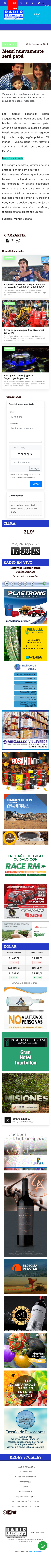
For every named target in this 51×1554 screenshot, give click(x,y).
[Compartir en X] (13, 241)
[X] (27, 3)
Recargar (35, 468)
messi (7, 33)
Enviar (36, 483)
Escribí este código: (19, 448)
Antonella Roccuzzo (16, 37)
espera (19, 33)
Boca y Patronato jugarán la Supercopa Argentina (20, 377)
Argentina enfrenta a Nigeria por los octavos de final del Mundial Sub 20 (24, 286)
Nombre (12, 412)
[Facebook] (33, 3)
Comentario (13, 423)
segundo (32, 33)
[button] (5, 3)
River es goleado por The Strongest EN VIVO (24, 331)
